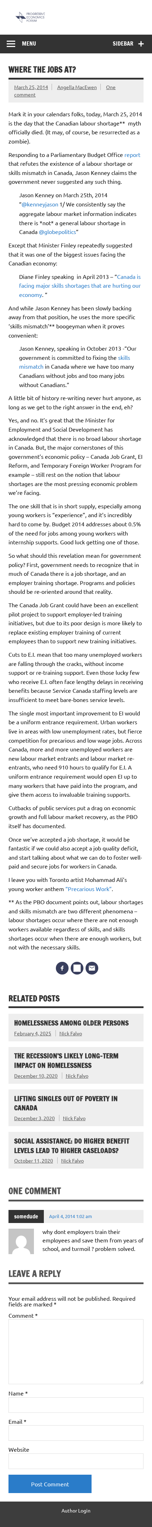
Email (17, 1421)
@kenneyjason (40, 203)
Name (18, 1393)
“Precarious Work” (88, 888)
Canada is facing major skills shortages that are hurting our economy (80, 285)
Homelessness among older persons (71, 1023)
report (132, 154)
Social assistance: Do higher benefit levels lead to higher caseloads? (71, 1145)
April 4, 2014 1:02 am (70, 1216)
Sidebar (123, 43)
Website (18, 1449)
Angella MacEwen (77, 87)
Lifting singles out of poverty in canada (66, 1103)
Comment (23, 1315)
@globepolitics (57, 231)
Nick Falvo (70, 1033)
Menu (29, 43)
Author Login (76, 1510)
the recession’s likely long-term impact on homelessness (66, 1060)
